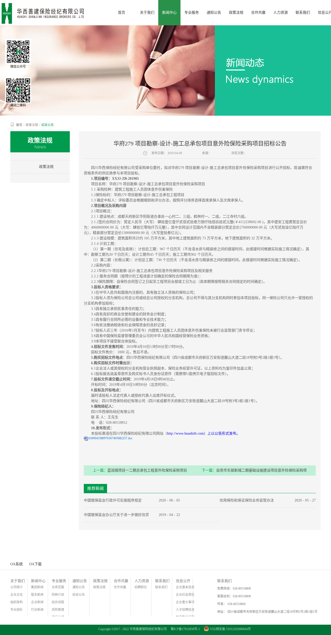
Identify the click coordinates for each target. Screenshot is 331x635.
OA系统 (16, 564)
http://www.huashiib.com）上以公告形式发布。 (203, 433)
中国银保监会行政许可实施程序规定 (113, 500)
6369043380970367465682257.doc (110, 438)
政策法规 (32, 125)
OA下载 (35, 564)
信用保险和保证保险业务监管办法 (247, 500)
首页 (121, 12)
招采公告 (47, 125)
